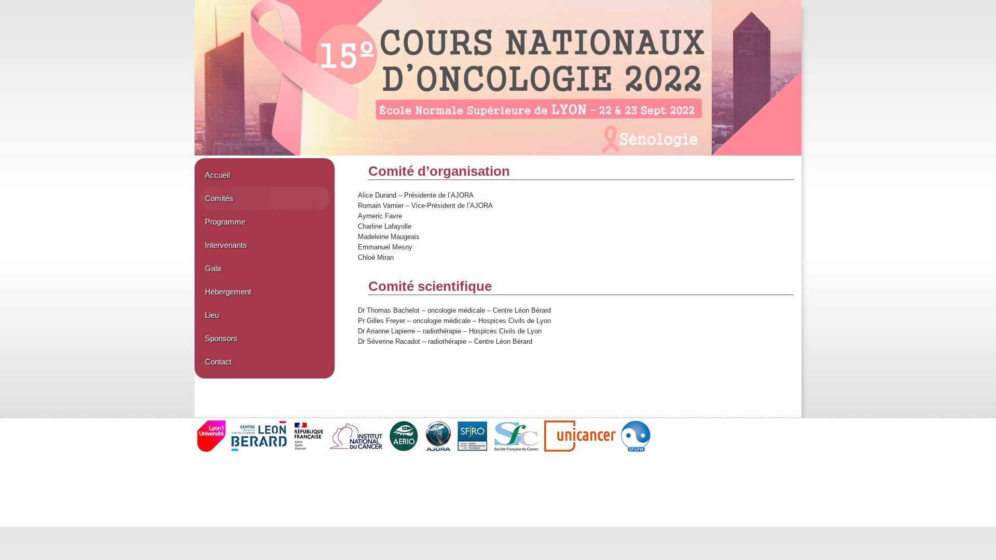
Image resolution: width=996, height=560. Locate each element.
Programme (225, 221)
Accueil (217, 175)
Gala (213, 268)
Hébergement (228, 291)
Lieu (212, 315)
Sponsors (221, 338)
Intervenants (226, 245)
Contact (218, 361)
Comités (219, 198)
